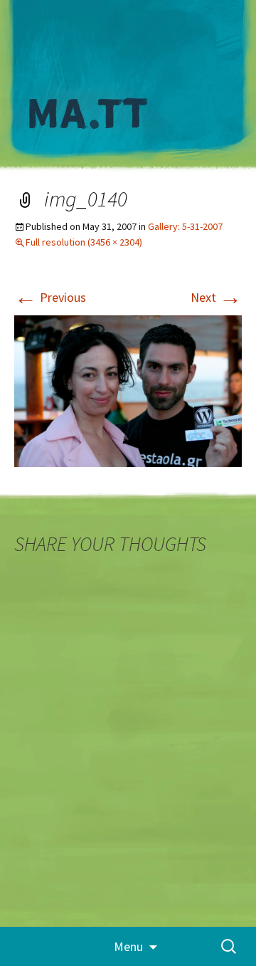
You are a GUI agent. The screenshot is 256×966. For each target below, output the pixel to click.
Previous (50, 297)
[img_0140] (128, 390)
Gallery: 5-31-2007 (185, 226)
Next (216, 297)
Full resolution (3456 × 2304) (84, 242)
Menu (128, 946)
